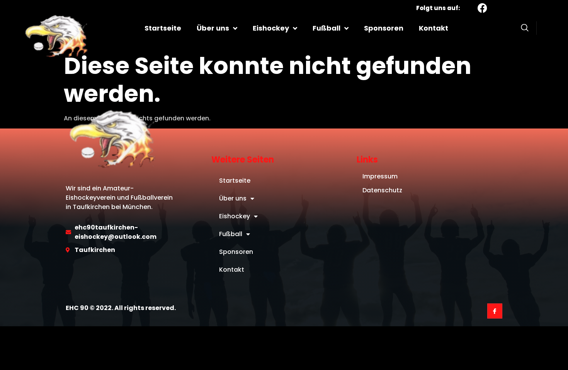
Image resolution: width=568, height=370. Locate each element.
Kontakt (433, 28)
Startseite (163, 28)
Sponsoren (383, 28)
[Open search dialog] (524, 29)
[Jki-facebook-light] (494, 311)
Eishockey (271, 28)
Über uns (213, 28)
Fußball (326, 28)
